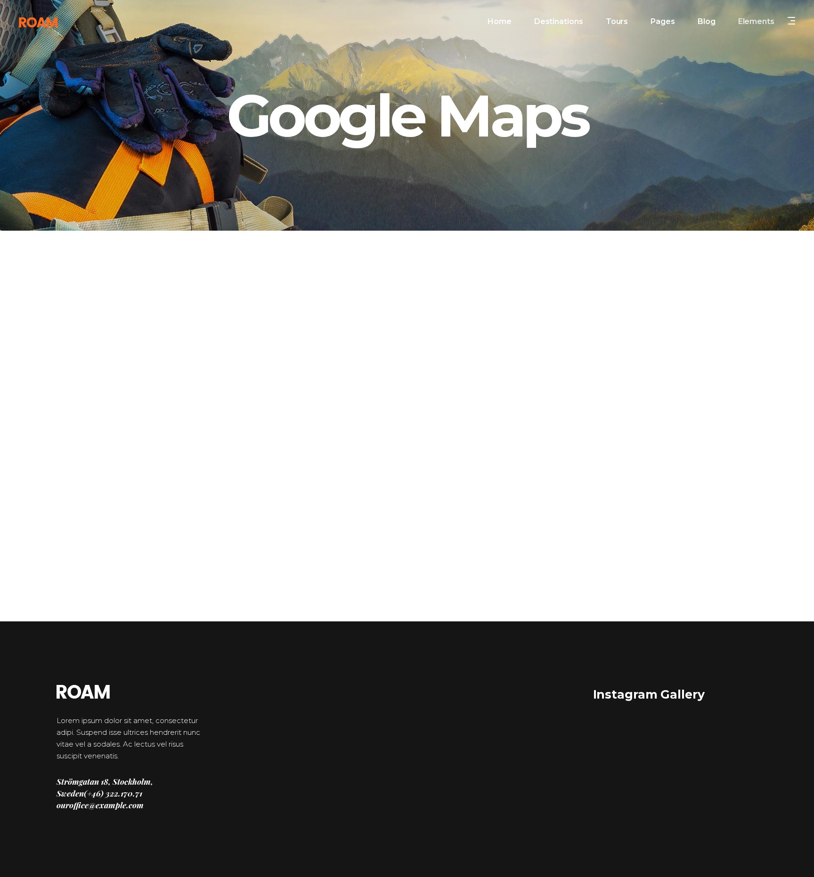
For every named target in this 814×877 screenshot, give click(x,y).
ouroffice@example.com (100, 805)
